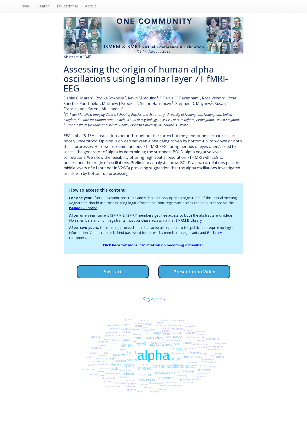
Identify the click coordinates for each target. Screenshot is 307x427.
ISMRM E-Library (83, 207)
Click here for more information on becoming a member (153, 245)
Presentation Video (194, 271)
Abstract (112, 271)
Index (25, 6)
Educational (67, 6)
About (90, 6)
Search (43, 6)
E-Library (214, 232)
